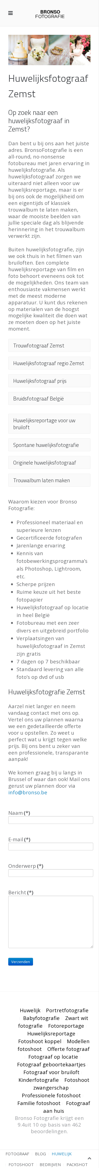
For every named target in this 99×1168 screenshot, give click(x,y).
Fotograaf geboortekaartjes (51, 1064)
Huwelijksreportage (51, 1033)
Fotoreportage (66, 1025)
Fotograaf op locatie (53, 1056)
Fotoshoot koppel (39, 1041)
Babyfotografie (41, 1017)
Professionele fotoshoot (51, 1095)
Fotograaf (17, 1153)
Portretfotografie (67, 1010)
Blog (40, 1153)
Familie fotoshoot (39, 1103)
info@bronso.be (27, 792)
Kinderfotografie (38, 1079)
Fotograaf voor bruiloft (51, 1072)
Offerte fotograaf (68, 1048)
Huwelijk (30, 1010)
